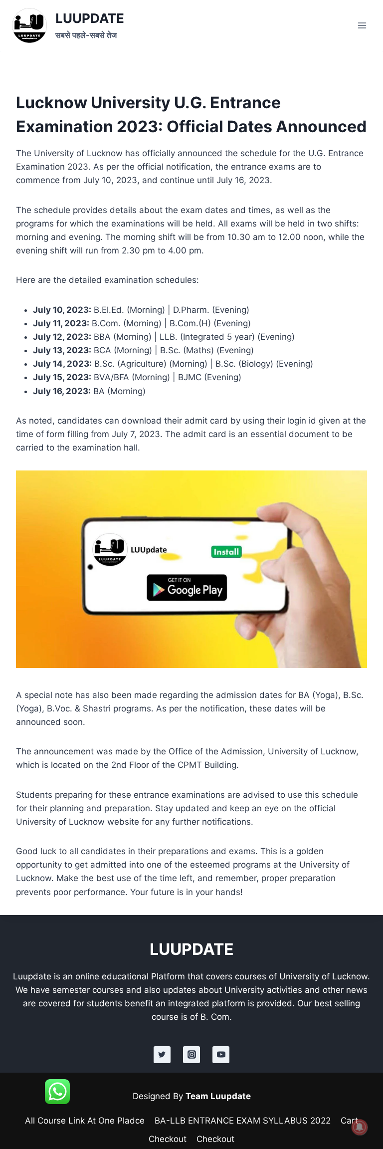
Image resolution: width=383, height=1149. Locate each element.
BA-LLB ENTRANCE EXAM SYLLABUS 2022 (243, 1121)
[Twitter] (162, 1054)
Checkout (168, 1139)
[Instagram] (191, 1054)
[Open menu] (362, 25)
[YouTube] (220, 1054)
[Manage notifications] (360, 1127)
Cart (349, 1121)
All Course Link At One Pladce (85, 1121)
